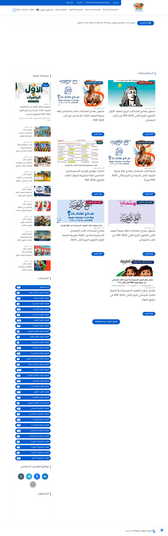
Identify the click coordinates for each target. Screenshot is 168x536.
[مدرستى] (139, 7)
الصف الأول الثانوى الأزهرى (33, 331)
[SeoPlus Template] (153, 531)
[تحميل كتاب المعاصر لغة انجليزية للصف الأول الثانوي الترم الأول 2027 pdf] (42, 250)
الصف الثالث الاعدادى (33, 348)
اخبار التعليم (33, 287)
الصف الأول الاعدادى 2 (33, 315)
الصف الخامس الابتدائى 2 (33, 414)
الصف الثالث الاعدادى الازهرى (33, 359)
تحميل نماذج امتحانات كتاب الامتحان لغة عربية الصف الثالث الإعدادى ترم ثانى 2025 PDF (80, 116)
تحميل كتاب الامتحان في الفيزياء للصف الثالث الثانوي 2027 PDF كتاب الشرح (24, 163)
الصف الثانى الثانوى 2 (33, 397)
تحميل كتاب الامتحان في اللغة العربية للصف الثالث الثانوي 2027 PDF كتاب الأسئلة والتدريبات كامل (23, 208)
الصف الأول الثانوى (33, 320)
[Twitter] (33, 484)
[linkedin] (45, 476)
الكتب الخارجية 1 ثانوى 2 (33, 442)
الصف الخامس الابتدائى (33, 409)
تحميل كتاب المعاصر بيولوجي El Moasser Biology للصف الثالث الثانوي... (105, 23)
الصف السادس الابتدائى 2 (33, 436)
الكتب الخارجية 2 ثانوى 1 (33, 447)
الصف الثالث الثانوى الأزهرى (33, 375)
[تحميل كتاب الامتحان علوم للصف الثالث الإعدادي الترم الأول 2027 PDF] (42, 221)
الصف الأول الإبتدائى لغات (33, 293)
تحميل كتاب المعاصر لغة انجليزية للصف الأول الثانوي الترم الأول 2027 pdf (23, 252)
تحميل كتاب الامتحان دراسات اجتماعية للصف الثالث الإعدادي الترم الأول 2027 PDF (24, 133)
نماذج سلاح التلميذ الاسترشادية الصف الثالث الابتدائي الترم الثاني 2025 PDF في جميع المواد (132, 295)
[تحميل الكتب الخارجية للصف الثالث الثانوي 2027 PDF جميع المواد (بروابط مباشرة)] (42, 236)
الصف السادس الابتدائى (33, 431)
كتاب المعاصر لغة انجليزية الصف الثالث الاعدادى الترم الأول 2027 (24, 148)
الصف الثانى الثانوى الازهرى (33, 403)
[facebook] (37, 476)
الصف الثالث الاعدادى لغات (33, 364)
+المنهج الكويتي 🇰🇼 (45, 10)
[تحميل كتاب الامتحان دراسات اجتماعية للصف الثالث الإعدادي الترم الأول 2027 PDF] (42, 131)
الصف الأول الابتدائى (33, 298)
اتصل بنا (80, 3)
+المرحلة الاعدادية (93, 10)
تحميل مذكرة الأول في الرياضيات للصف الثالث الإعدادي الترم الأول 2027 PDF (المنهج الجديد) (35, 111)
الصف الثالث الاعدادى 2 (33, 353)
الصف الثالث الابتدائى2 (33, 342)
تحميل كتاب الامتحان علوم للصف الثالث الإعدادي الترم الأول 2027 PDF (24, 222)
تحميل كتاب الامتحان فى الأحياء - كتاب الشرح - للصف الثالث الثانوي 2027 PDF (24, 178)
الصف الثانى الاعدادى (33, 381)
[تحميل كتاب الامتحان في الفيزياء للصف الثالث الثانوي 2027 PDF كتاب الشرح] (42, 161)
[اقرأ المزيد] (149, 134)
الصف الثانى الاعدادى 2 (33, 386)
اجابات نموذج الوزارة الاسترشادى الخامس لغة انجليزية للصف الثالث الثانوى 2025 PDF (84, 176)
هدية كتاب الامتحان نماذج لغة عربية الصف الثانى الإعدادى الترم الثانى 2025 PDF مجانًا (133, 176)
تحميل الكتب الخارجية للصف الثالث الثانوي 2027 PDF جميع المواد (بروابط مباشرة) (24, 237)
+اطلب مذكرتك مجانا (26, 10)
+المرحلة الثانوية (76, 10)
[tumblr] (21, 476)
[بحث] (14, 10)
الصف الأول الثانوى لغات (33, 337)
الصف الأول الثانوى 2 (33, 326)
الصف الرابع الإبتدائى (33, 420)
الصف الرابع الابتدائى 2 (33, 425)
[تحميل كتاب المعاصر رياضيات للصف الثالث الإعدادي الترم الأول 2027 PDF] (42, 265)
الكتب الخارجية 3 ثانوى (33, 458)
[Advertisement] (84, 50)
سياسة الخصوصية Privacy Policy (98, 3)
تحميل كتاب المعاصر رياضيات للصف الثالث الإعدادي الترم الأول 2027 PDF (24, 267)
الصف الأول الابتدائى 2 (33, 304)
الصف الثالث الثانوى (33, 370)
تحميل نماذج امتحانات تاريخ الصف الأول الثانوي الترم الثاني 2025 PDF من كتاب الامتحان (132, 116)
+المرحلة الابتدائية (110, 10)
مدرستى (128, 531)
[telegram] (29, 476)
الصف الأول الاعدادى (33, 309)
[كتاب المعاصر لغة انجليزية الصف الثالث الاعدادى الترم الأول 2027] (42, 146)
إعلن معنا (69, 3)
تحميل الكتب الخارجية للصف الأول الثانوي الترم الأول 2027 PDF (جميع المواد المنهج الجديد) (23, 193)
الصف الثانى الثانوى (33, 392)
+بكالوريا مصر (61, 10)
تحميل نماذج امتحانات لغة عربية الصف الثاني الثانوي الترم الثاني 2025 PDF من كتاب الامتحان (132, 236)
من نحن (115, 3)
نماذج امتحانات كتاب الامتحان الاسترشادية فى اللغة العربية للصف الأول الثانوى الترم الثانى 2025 (83, 236)
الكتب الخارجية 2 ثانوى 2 (33, 453)
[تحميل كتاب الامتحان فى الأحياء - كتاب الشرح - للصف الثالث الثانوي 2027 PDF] (42, 176)
